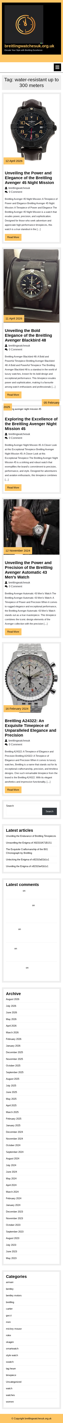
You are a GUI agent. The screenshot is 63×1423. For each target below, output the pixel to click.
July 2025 (11, 1085)
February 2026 (13, 1039)
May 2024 (11, 1178)
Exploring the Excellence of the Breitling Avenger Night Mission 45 (31, 424)
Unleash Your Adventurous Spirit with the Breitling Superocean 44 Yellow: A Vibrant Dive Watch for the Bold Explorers (30, 953)
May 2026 (11, 1019)
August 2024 (12, 1158)
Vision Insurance (15, 967)
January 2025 (13, 1125)
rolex (8, 1335)
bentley (10, 1288)
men (8, 1322)
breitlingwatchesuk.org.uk (29, 46)
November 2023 (14, 1218)
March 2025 (12, 1112)
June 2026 (11, 1012)
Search (10, 805)
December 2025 (14, 1052)
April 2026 (11, 1025)
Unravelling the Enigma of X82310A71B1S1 (29, 842)
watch (9, 1388)
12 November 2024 (17, 550)
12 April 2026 (13, 161)
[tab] (57, 67)
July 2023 (11, 1245)
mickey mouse (14, 1328)
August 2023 (12, 1238)
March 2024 (12, 1191)
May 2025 (11, 1098)
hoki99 (10, 948)
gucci (9, 1315)
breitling (10, 1302)
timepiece (11, 1375)
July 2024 (11, 1165)
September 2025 (14, 1072)
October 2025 (13, 1065)
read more (12, 929)
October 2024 (13, 1145)
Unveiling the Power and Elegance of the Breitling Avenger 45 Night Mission (29, 178)
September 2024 (14, 1152)
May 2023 (11, 1258)
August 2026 (12, 999)
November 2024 (14, 1138)
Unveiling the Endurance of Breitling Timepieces (31, 836)
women (10, 1401)
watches (10, 1395)
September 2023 (14, 1231)
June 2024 (11, 1171)
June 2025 (11, 1092)
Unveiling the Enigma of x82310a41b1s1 (27, 866)
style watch (12, 1355)
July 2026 (11, 1005)
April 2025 (11, 1105)
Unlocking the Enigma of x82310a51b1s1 (27, 859)
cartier (9, 1308)
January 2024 (13, 1205)
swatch (10, 1361)
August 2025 (12, 1078)
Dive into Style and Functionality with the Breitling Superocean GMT (30, 934)
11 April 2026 (13, 318)
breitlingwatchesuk (30, 188)
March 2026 (12, 1032)
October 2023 (13, 1225)
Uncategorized (13, 1381)
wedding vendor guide (19, 905)
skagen (10, 1342)
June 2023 (11, 1251)
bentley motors (14, 1295)
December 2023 (14, 1211)
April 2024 (11, 1185)
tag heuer (11, 1368)
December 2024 (14, 1132)
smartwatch (12, 1348)
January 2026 (13, 1045)
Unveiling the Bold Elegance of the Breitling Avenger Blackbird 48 (28, 335)
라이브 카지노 (14, 890)
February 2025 (13, 1118)
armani (9, 1282)
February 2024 (13, 1198)
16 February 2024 (16, 708)
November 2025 (14, 1059)
